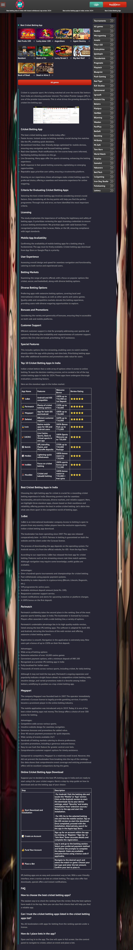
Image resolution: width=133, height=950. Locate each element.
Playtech (98, 67)
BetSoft (97, 131)
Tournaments (100, 20)
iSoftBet (97, 113)
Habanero (98, 167)
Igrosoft (97, 94)
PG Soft (97, 145)
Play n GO (98, 44)
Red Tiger (98, 81)
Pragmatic (98, 63)
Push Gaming (100, 76)
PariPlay (97, 126)
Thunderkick (99, 58)
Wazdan (97, 122)
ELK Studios (99, 85)
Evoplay (97, 158)
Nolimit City (99, 99)
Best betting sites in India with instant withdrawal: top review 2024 (28, 11)
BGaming (98, 117)
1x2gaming (99, 176)
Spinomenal (99, 90)
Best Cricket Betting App (113, 11)
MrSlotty (98, 140)
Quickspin (98, 53)
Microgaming (100, 35)
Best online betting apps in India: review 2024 (78, 11)
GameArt (98, 163)
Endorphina (99, 49)
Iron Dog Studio (101, 181)
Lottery (97, 190)
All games (55, 82)
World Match (100, 154)
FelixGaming (99, 186)
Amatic (97, 40)
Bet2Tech (98, 172)
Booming (98, 135)
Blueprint (98, 72)
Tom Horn (98, 149)
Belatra (97, 104)
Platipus (97, 108)
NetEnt (97, 31)
